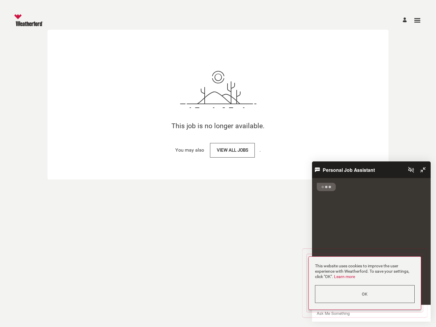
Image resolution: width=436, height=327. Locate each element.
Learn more (344, 276)
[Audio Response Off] (411, 169)
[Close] (423, 169)
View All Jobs (232, 150)
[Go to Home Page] (28, 20)
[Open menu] (417, 20)
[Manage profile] (405, 20)
